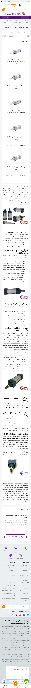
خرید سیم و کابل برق (25, 570)
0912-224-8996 (6, 588)
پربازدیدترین (18, 32)
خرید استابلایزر (26, 580)
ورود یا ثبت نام (12, 570)
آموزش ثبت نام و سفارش (24, 575)
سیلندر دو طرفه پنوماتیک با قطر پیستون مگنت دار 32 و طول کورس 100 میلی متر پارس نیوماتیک (15, 61)
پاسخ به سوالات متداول (10, 565)
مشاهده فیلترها (25, 41)
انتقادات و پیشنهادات (24, 598)
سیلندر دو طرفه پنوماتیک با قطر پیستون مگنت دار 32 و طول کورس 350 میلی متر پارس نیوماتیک (15, 168)
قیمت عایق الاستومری (24, 573)
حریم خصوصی (26, 595)
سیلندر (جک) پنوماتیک (22, 22)
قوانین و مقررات (26, 593)
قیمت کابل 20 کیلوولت (24, 568)
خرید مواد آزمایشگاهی (24, 578)
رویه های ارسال (26, 588)
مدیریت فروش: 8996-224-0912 (24, 1)
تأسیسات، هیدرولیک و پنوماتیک (15, 20)
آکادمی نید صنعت (25, 565)
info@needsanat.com (7, 590)
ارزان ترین (4, 32)
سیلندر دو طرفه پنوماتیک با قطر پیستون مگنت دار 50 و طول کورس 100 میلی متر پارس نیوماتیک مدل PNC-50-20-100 (15, 112)
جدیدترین (26, 32)
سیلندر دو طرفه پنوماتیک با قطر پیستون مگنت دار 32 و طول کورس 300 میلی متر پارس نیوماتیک (15, 137)
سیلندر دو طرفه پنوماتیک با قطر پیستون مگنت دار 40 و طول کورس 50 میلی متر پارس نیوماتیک (15, 87)
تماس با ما (13, 573)
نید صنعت (27, 20)
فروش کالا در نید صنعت (24, 600)
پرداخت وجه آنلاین (11, 568)
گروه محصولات (24, 17)
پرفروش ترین (11, 32)
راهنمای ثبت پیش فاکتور (24, 590)
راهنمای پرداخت (26, 585)
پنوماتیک (4, 20)
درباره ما (13, 575)
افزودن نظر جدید (16, 530)
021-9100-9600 (9, 585)
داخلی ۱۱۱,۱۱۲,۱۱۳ (12, 595)
